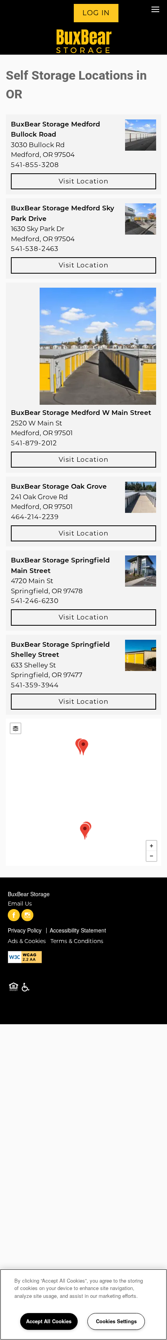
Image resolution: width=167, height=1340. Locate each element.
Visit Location (84, 181)
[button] (94, 13)
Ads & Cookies (27, 941)
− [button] (151, 856)
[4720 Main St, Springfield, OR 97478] (83, 747)
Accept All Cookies (48, 1321)
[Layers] (15, 728)
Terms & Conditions (76, 941)
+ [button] (151, 846)
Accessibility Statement (78, 930)
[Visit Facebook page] (14, 915)
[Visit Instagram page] (27, 915)
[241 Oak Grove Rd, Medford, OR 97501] (85, 831)
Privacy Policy (25, 930)
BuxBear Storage (29, 894)
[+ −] (83, 792)
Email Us (20, 903)
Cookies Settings (116, 1321)
